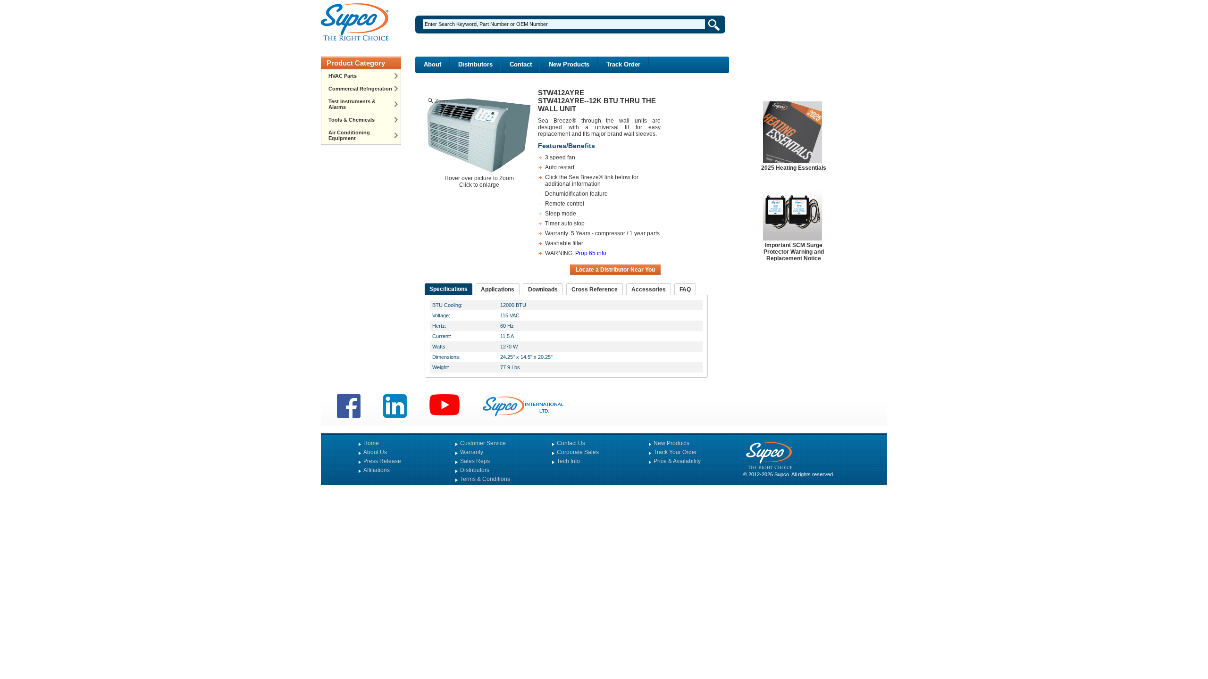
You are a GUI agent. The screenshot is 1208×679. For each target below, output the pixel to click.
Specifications (448, 289)
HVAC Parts (342, 76)
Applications (497, 289)
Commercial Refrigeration (360, 88)
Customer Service (483, 443)
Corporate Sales (578, 452)
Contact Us (571, 443)
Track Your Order (675, 452)
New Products (569, 64)
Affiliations (376, 470)
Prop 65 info (590, 253)
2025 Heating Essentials (793, 168)
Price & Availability (677, 461)
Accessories (648, 289)
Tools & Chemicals (351, 120)
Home (371, 443)
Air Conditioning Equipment (349, 135)
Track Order (623, 64)
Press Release (382, 461)
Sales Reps (475, 461)
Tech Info (568, 461)
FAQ (685, 289)
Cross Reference (594, 289)
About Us (375, 452)
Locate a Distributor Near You (615, 269)
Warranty (471, 452)
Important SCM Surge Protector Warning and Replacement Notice (793, 252)
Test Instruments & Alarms (352, 104)
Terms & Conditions (485, 479)
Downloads (543, 289)
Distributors (475, 64)
